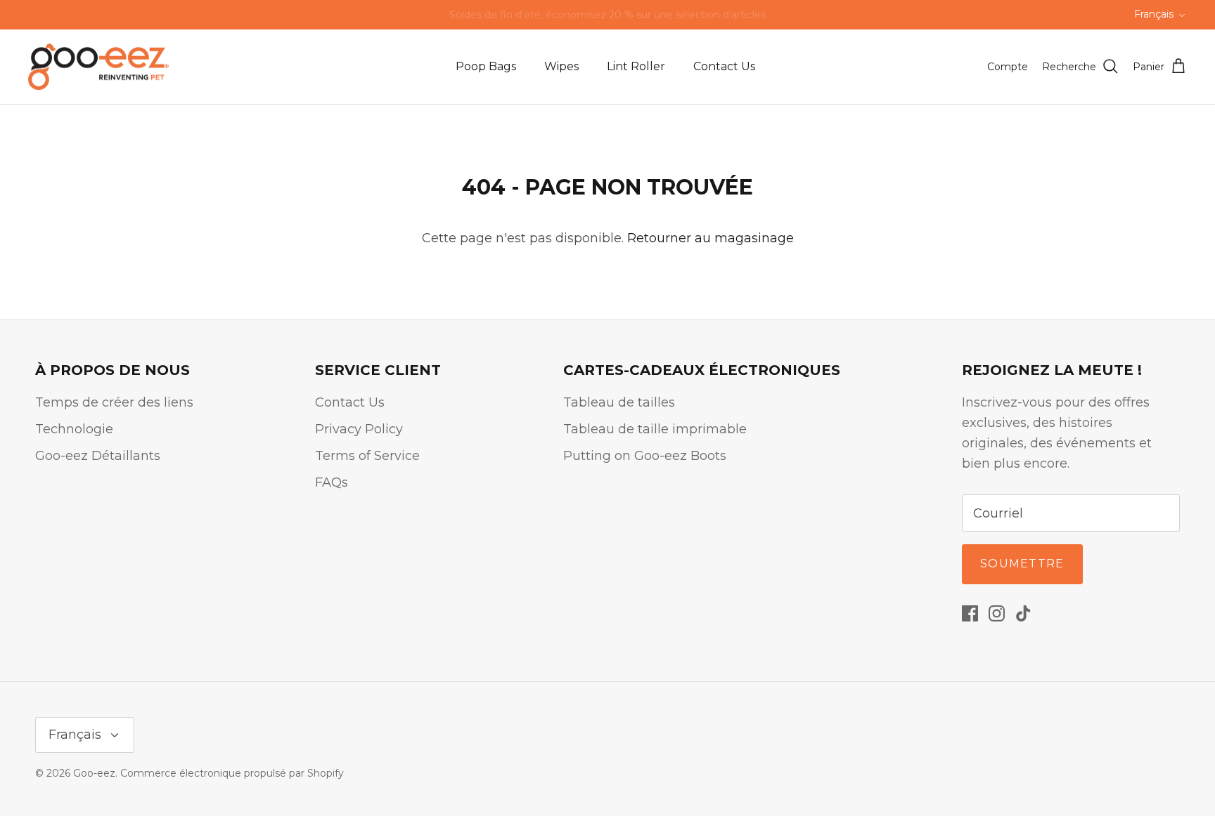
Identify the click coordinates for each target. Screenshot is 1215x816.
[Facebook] (970, 613)
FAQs (331, 482)
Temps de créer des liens (114, 402)
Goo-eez (94, 773)
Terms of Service (367, 455)
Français (1154, 14)
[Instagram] (997, 613)
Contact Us (724, 66)
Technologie (74, 429)
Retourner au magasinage (710, 238)
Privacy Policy (359, 429)
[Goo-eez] (98, 67)
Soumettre (1022, 563)
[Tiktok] (1023, 613)
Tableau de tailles (619, 402)
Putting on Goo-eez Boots (644, 455)
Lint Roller (636, 66)
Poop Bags (486, 66)
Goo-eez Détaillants (97, 455)
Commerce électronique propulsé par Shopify (232, 773)
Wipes (561, 66)
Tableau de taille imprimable (655, 429)
